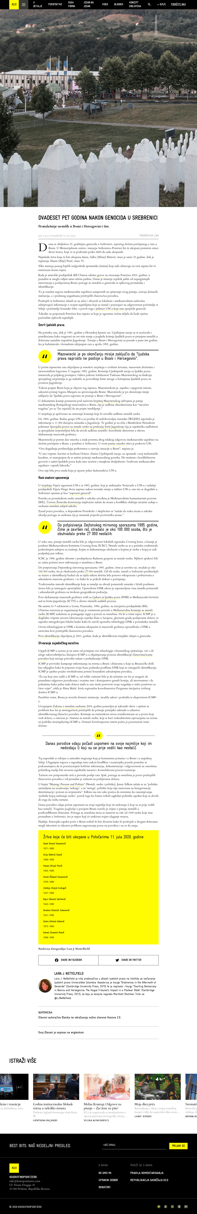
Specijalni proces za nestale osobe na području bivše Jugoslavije (87, 427)
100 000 (42, 571)
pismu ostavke (116, 443)
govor (100, 275)
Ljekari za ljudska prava (106, 597)
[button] (14, 4)
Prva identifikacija (49, 636)
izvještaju (46, 485)
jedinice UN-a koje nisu (110, 309)
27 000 (89, 571)
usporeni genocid (80, 493)
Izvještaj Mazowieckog (106, 401)
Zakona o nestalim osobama (69, 706)
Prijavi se (178, 1146)
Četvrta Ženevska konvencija (64, 502)
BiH (157, 235)
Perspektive (146, 235)
